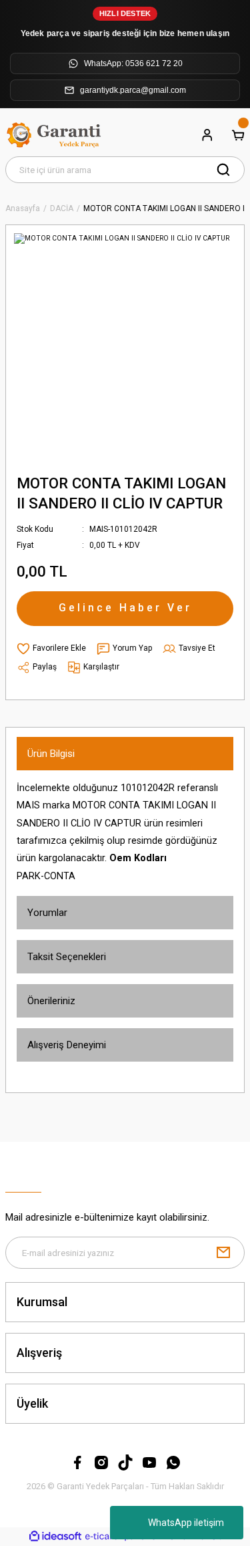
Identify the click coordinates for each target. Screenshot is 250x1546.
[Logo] (55, 135)
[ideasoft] (55, 1537)
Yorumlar (47, 913)
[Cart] (238, 135)
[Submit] (223, 1253)
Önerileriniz (51, 1001)
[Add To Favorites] (51, 648)
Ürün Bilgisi (51, 754)
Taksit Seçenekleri (66, 957)
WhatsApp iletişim (186, 1522)
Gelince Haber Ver (125, 607)
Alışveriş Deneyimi (66, 1045)
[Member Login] (207, 135)
